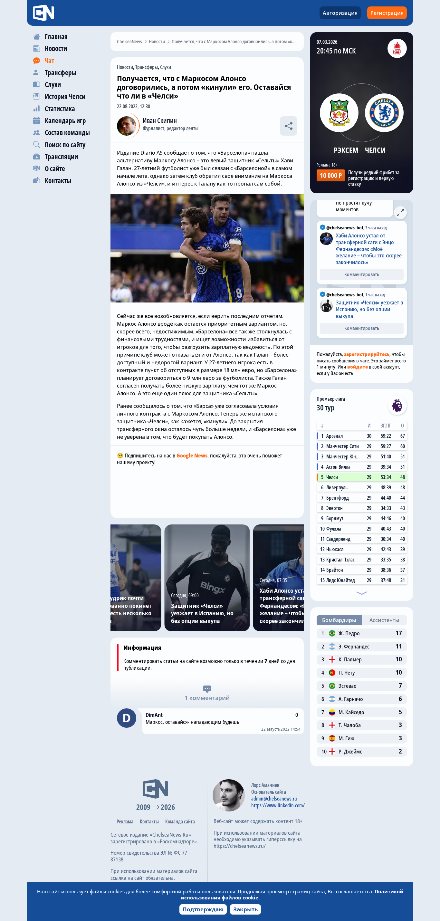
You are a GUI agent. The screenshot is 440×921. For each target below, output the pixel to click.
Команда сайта (180, 821)
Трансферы (146, 67)
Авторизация (340, 12)
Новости (125, 67)
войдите (357, 366)
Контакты (149, 821)
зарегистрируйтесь (366, 354)
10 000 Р (331, 175)
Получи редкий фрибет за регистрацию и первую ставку (373, 178)
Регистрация (387, 12)
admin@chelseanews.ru (274, 798)
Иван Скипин (160, 120)
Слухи (165, 67)
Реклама (125, 821)
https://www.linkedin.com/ (278, 805)
